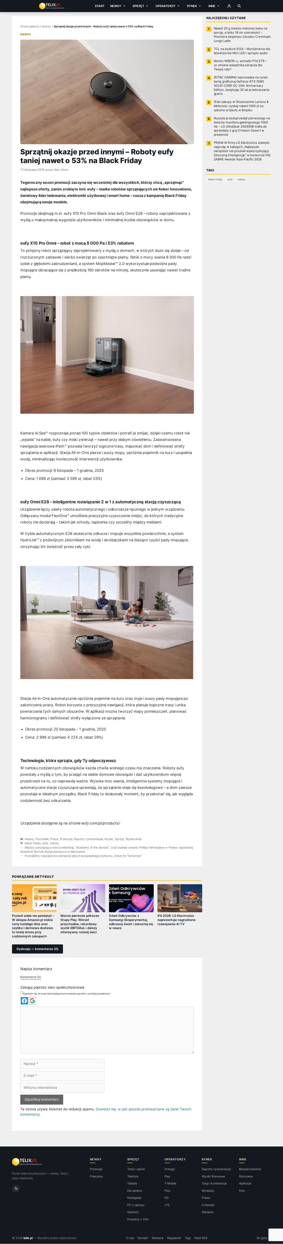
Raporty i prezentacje (88, 839)
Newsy (115, 6)
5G (166, 1197)
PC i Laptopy (136, 1205)
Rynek (192, 6)
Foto (242, 1190)
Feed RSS (200, 1238)
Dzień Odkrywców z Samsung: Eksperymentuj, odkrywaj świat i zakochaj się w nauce (131, 922)
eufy (45, 843)
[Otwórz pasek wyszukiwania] (239, 6)
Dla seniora (134, 1190)
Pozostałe (42, 839)
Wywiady (208, 1190)
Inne (211, 6)
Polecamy (96, 1176)
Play (167, 1176)
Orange (169, 1169)
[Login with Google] (32, 1000)
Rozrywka (246, 1176)
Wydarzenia (134, 839)
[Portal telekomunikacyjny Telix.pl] (27, 1162)
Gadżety (133, 1212)
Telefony (133, 1176)
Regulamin (174, 1238)
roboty (54, 843)
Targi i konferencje (214, 1183)
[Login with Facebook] (24, 1000)
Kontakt (143, 1238)
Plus (167, 1190)
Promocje (66, 839)
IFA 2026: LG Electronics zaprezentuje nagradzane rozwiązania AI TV (176, 920)
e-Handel (208, 1205)
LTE (166, 1205)
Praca (54, 839)
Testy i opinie (136, 1169)
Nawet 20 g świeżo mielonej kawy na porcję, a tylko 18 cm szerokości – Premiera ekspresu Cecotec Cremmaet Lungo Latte (242, 35)
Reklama (207, 1212)
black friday (33, 843)
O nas (130, 1238)
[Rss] (16, 1189)
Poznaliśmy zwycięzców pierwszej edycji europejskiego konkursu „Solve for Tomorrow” (83, 855)
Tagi (188, 1238)
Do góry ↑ (264, 1238)
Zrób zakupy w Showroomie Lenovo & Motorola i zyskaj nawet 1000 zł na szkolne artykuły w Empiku (241, 106)
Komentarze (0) (30, 977)
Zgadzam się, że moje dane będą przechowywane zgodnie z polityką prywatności (66, 993)
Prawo (206, 1197)
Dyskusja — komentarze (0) (37, 949)
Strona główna (29, 26)
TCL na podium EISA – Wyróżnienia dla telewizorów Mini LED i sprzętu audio (242, 51)
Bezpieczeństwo (250, 1169)
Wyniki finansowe (213, 1176)
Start (99, 6)
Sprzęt (138, 6)
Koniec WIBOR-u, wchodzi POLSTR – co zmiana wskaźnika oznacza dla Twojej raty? (240, 65)
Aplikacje (245, 1183)
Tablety (132, 1183)
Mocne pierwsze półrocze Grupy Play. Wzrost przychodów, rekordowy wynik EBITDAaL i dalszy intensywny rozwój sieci (79, 924)
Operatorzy (165, 6)
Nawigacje (134, 1197)
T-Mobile (170, 1183)
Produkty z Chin (138, 1219)
